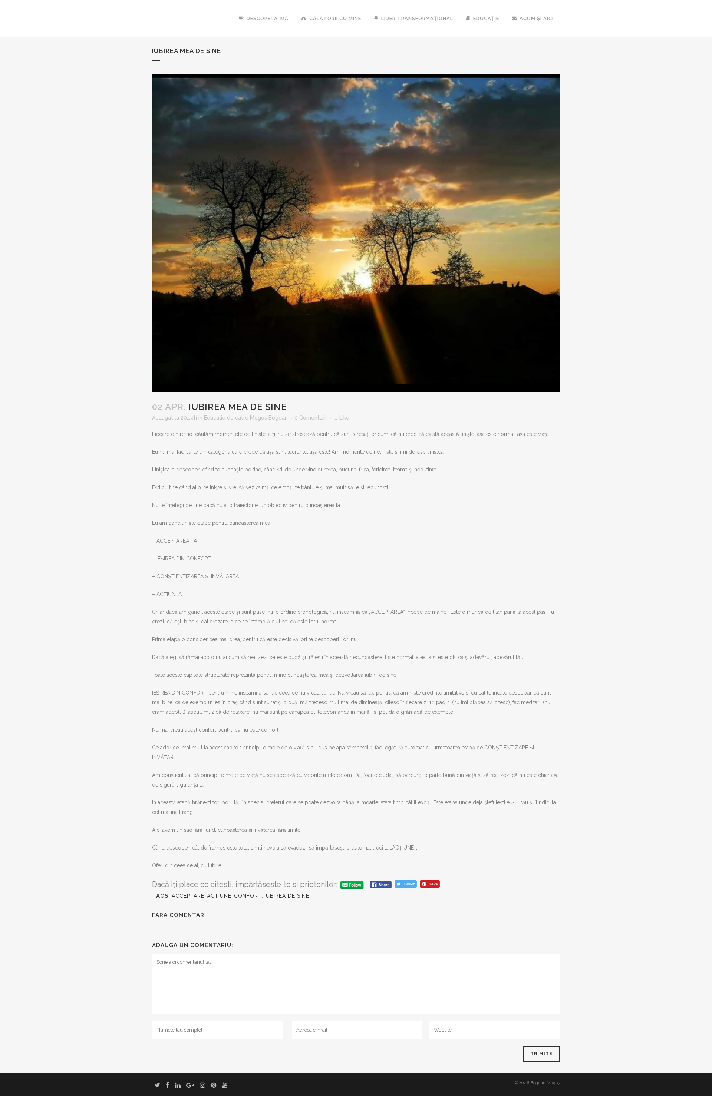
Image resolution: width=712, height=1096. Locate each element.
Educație (214, 418)
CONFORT (248, 896)
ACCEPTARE (188, 896)
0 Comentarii (310, 418)
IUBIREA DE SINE (286, 896)
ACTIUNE (219, 896)
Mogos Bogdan (269, 418)
